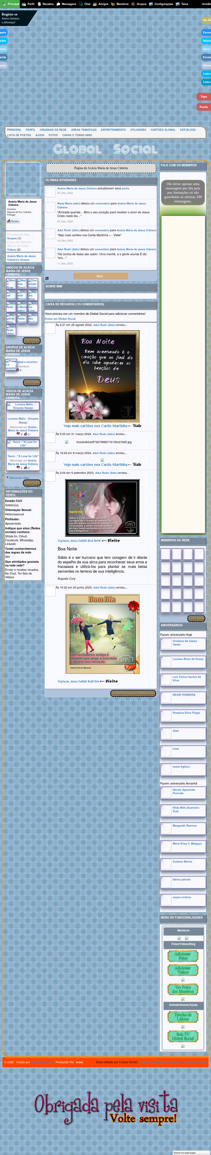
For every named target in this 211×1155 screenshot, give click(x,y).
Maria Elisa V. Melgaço (187, 843)
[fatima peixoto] (166, 886)
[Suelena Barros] (166, 868)
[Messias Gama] (165, 567)
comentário (102, 203)
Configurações (164, 4)
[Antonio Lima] (33, 307)
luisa (176, 748)
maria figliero (181, 766)
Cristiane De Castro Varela (185, 642)
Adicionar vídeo (19, 478)
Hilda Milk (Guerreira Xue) (186, 809)
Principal (13, 4)
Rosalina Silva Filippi (186, 713)
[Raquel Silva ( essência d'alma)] (199, 554)
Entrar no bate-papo (185, 1152)
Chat (87, 4)
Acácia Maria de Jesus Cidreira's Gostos (21, 258)
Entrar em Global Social (60, 319)
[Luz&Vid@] (165, 593)
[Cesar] (187, 554)
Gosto (15, 221)
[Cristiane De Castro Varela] (166, 648)
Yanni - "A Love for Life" (23, 456)
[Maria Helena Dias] (187, 580)
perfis (125, 188)
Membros (123, 4)
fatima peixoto (182, 879)
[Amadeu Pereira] (33, 318)
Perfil (31, 4)
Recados (48, 4)
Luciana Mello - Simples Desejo (23, 420)
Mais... (100, 276)
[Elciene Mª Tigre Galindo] (187, 593)
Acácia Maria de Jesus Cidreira (23, 428)
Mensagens (69, 4)
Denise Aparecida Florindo (184, 791)
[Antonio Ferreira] (176, 554)
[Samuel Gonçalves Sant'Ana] (11, 295)
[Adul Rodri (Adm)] (11, 330)
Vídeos (11, 249)
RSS (47, 279)
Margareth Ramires (185, 825)
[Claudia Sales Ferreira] (165, 580)
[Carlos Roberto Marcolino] (187, 567)
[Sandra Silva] (33, 295)
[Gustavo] (199, 567)
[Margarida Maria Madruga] (11, 318)
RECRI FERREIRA (184, 695)
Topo (204, 96)
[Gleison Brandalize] (176, 593)
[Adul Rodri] (11, 307)
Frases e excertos (26, 362)
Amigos (103, 4)
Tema (184, 4)
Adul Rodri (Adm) (68, 230)
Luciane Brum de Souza (188, 659)
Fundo (204, 107)
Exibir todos (31, 341)
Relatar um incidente (166, 1062)
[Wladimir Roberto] (176, 567)
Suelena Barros (182, 861)
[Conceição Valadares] (33, 284)
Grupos (12, 238)
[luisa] (166, 755)
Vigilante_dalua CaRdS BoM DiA (78, 681)
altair (176, 731)
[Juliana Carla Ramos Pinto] (176, 580)
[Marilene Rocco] (22, 284)
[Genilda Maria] (176, 607)
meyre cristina (182, 897)
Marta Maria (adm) (68, 203)
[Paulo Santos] (165, 554)
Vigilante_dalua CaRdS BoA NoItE (79, 541)
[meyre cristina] (166, 904)
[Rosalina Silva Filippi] (166, 720)
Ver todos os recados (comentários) (133, 693)
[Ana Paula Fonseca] (22, 318)
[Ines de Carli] (199, 580)
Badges (144, 1062)
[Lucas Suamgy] (187, 607)
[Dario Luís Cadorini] (165, 607)
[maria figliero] (166, 773)
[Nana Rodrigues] (199, 607)
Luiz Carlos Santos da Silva (187, 678)
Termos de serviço (195, 1062)
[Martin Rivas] (11, 284)
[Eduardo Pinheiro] (22, 295)
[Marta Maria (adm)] (22, 307)
